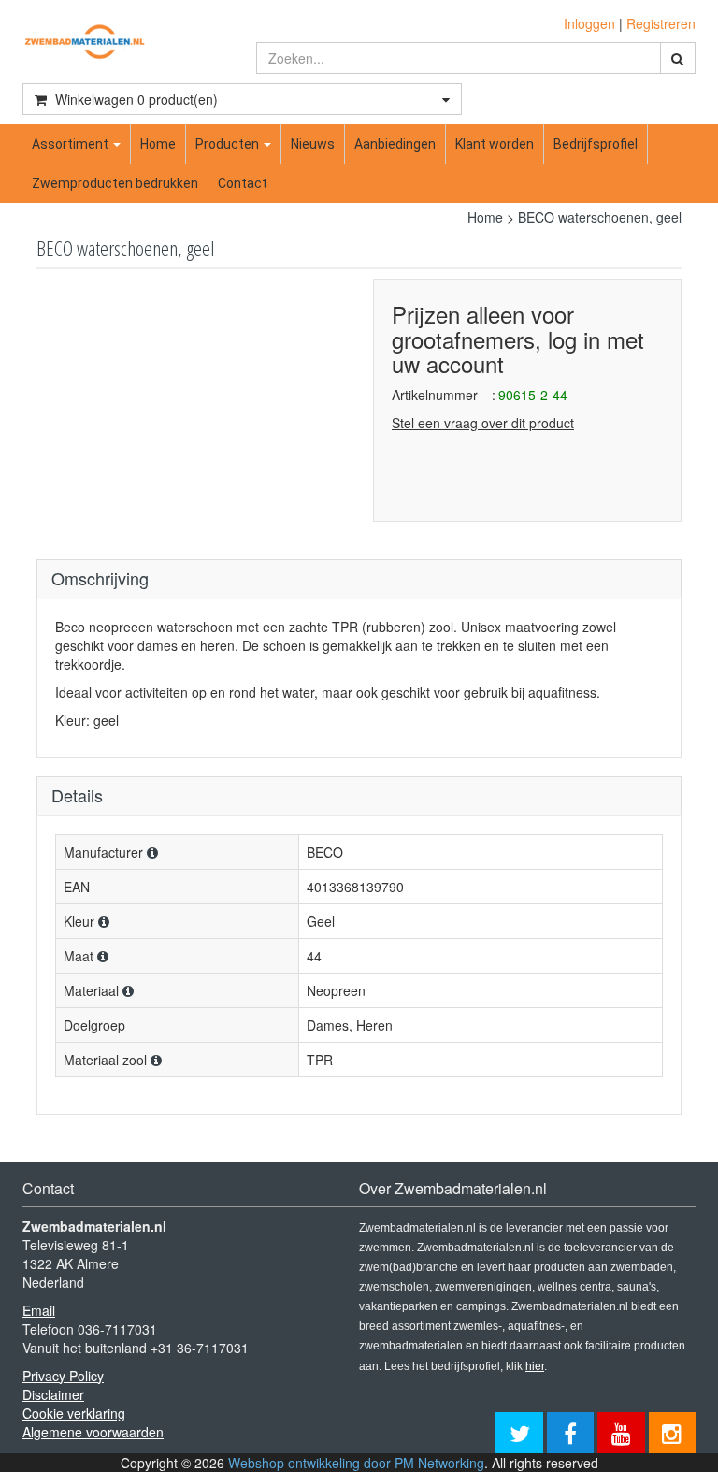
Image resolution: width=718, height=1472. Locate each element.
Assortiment (71, 144)
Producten (228, 144)
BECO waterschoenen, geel (600, 217)
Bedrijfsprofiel (595, 144)
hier (534, 1366)
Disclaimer (53, 1394)
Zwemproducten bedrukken (115, 183)
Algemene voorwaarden (93, 1431)
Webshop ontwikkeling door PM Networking (356, 1462)
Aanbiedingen (395, 144)
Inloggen (589, 23)
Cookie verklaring (73, 1413)
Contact (242, 183)
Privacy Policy (63, 1375)
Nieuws (313, 144)
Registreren (661, 23)
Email (38, 1310)
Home (158, 144)
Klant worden (494, 144)
